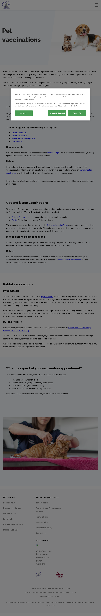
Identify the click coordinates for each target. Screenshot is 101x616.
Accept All (77, 113)
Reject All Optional (57, 113)
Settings (23, 113)
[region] (50, 104)
